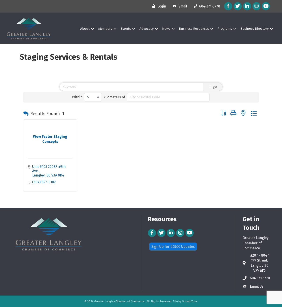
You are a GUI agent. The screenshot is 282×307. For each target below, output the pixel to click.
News (166, 29)
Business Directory (255, 29)
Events (126, 29)
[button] (25, 114)
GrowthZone (190, 301)
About (85, 29)
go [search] (215, 87)
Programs (224, 29)
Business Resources (194, 29)
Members (105, 29)
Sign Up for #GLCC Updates (173, 246)
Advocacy (146, 29)
